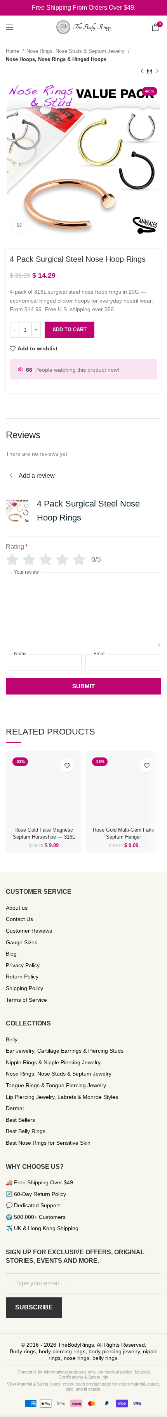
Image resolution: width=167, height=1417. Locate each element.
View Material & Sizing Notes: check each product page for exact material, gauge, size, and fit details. (83, 1386)
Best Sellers (20, 1120)
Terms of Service (26, 1000)
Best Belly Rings (25, 1131)
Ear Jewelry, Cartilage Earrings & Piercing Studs (65, 1051)
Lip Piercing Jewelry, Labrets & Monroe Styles (62, 1097)
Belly (11, 1039)
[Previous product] (142, 71)
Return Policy (22, 976)
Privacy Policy (23, 965)
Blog (11, 953)
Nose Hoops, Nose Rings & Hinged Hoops (56, 59)
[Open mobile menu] (9, 27)
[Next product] (157, 71)
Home (13, 51)
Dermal (15, 1108)
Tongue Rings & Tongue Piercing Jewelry (56, 1085)
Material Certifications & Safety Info (104, 1374)
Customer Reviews (29, 931)
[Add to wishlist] (67, 765)
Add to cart (69, 329)
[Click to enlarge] (19, 225)
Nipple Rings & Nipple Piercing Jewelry (53, 1062)
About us (17, 908)
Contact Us (19, 919)
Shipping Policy (24, 988)
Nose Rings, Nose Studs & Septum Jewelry (76, 51)
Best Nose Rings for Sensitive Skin (48, 1143)
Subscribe (34, 1307)
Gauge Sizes (21, 942)
